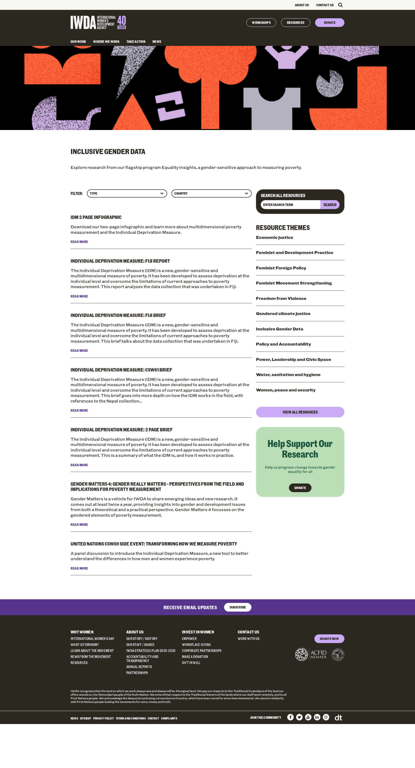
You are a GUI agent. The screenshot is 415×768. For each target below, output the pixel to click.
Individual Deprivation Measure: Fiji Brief (118, 315)
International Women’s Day (93, 639)
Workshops (261, 22)
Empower (189, 639)
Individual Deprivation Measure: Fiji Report (120, 261)
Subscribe (238, 607)
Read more (79, 241)
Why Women (82, 632)
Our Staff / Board (140, 645)
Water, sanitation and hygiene (288, 374)
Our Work (78, 41)
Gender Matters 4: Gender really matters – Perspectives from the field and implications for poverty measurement (157, 486)
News (157, 41)
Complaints (169, 718)
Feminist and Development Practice (294, 252)
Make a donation (195, 657)
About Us (302, 5)
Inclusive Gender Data (279, 329)
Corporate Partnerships (201, 651)
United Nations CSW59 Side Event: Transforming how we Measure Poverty (154, 543)
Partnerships (137, 673)
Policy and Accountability (283, 344)
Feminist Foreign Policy (281, 268)
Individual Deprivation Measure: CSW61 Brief (121, 369)
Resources (296, 22)
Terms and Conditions (131, 718)
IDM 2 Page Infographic (96, 217)
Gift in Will (191, 663)
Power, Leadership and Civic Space (293, 359)
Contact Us (325, 5)
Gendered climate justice (283, 313)
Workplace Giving (196, 645)
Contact (153, 718)
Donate (330, 22)
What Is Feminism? (85, 645)
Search (329, 204)
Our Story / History (142, 639)
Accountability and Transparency (142, 659)
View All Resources (300, 412)
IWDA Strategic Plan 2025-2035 (151, 651)
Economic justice (274, 237)
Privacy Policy (103, 718)
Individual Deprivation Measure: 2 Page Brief (122, 429)
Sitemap (85, 718)
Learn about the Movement (92, 651)
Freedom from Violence (281, 298)
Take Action (136, 41)
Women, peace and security (286, 390)
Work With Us (249, 639)
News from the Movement (91, 657)
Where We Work (106, 41)
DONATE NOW (329, 638)
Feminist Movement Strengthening (294, 283)
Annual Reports (139, 667)
